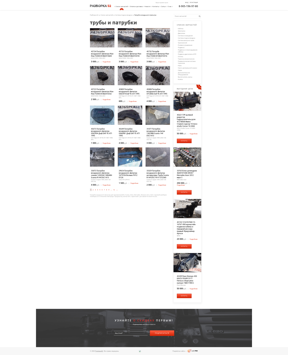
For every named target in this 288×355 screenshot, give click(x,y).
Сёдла (180, 70)
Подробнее (106, 62)
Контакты (155, 6)
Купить (184, 141)
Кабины (180, 29)
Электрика (181, 31)
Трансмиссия (182, 43)
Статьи (163, 6)
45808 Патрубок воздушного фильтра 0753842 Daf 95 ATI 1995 (157, 91)
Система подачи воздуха (186, 38)
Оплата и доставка (136, 6)
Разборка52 (99, 351)
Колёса (180, 79)
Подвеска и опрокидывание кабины (187, 51)
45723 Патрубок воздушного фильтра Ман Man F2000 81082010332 (102, 91)
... (111, 190)
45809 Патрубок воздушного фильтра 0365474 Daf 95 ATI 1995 (129, 91)
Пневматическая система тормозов (187, 62)
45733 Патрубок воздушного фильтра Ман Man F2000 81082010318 (130, 53)
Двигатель (181, 33)
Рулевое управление (185, 45)
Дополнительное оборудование (184, 74)
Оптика (180, 57)
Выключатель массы (185, 77)
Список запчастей (121, 6)
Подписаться (162, 333)
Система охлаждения (185, 36)
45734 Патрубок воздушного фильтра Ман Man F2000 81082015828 (102, 53)
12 (114, 190)
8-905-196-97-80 (188, 6)
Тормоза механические (186, 59)
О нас (169, 6)
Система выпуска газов (186, 40)
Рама (179, 66)
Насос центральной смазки (187, 68)
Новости (147, 6)
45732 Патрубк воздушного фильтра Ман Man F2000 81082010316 (158, 53)
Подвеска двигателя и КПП (187, 54)
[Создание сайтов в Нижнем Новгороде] (192, 352)
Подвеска (181, 48)
